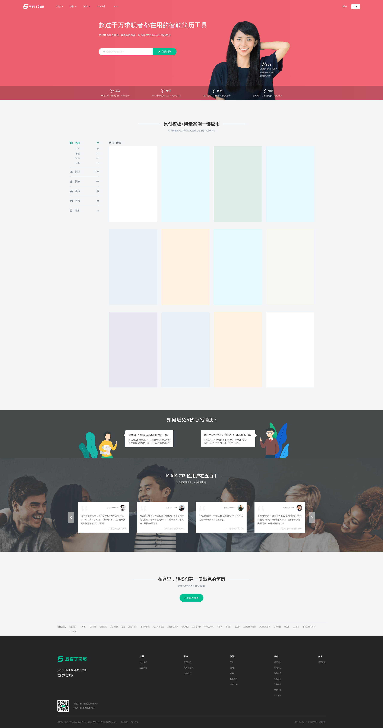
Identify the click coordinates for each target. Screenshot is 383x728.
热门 (111, 142)
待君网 (219, 627)
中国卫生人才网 (309, 627)
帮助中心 (277, 668)
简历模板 (187, 662)
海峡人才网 (132, 627)
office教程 (114, 627)
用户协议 (134, 722)
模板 (72, 6)
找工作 (237, 627)
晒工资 (287, 627)
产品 (58, 6)
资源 (85, 6)
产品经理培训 (264, 627)
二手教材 (277, 627)
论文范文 (92, 627)
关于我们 (322, 662)
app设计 (296, 627)
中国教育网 (145, 627)
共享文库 (233, 684)
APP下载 (101, 6)
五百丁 (34, 6)
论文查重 (103, 627)
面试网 (228, 627)
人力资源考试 (172, 627)
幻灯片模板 (188, 668)
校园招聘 (73, 627)
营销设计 (187, 673)
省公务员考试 (158, 627)
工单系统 (277, 684)
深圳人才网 (209, 627)
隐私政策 (124, 722)
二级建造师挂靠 (249, 627)
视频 (232, 668)
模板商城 (277, 662)
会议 (123, 627)
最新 (118, 142)
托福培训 (185, 627)
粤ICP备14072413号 (65, 722)
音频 (232, 673)
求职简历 (143, 662)
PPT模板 (72, 632)
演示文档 (143, 668)
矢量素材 (233, 679)
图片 (232, 662)
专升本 (82, 627)
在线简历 (277, 679)
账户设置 (277, 690)
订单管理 (277, 673)
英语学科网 (196, 627)
